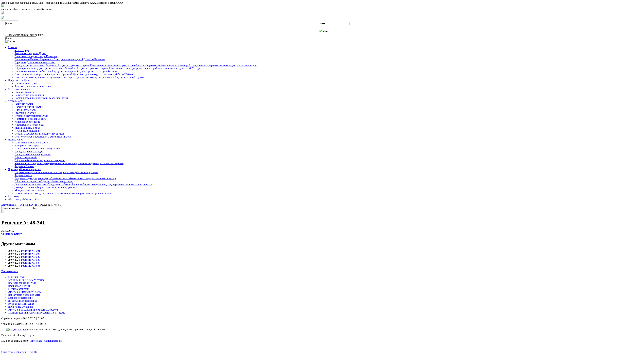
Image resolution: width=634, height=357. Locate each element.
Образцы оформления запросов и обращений (40, 160)
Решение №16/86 (30, 265)
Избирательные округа (27, 145)
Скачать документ (11, 233)
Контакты (13, 196)
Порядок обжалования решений (33, 154)
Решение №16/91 (30, 250)
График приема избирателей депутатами (37, 148)
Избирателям (15, 139)
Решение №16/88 (30, 259)
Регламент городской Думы (30, 53)
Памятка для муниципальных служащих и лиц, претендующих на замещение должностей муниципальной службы (79, 77)
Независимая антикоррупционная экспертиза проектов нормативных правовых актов (63, 193)
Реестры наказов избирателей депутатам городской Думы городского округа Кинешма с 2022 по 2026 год (74, 74)
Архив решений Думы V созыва (26, 279)
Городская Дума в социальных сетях (35, 62)
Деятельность (15, 100)
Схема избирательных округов (32, 142)
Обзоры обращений (26, 157)
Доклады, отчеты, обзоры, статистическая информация (46, 187)
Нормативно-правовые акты (31, 118)
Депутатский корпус (19, 89)
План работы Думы (25, 109)
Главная (12, 47)
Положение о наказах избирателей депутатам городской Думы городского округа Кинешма (66, 71)
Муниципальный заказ (27, 127)
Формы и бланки (24, 166)
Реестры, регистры (25, 112)
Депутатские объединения (29, 95)
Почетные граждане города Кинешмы (36, 56)
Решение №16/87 (30, 262)
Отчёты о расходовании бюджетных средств (40, 133)
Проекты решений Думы (29, 106)
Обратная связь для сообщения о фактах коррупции (44, 181)
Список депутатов (25, 92)
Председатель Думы (19, 80)
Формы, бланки (23, 175)
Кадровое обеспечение (27, 121)
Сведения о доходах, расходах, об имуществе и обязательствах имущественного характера (65, 178)
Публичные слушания (27, 130)
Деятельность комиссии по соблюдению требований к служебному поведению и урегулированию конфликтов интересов (83, 184)
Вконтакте (36, 340)
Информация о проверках (29, 124)
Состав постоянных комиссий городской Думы (41, 98)
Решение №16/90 (30, 253)
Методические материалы (29, 190)
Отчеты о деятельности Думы (31, 115)
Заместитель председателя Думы (33, 86)
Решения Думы (28, 204)
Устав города (22, 50)
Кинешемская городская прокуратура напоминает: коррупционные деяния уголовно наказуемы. (69, 163)
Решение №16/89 (30, 256)
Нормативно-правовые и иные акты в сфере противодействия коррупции (56, 172)
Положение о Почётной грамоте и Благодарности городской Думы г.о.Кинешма (60, 59)
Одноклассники (53, 340)
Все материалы (9, 271)
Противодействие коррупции (24, 169)
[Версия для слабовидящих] (2, 6)
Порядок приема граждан (29, 151)
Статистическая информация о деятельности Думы (43, 136)
